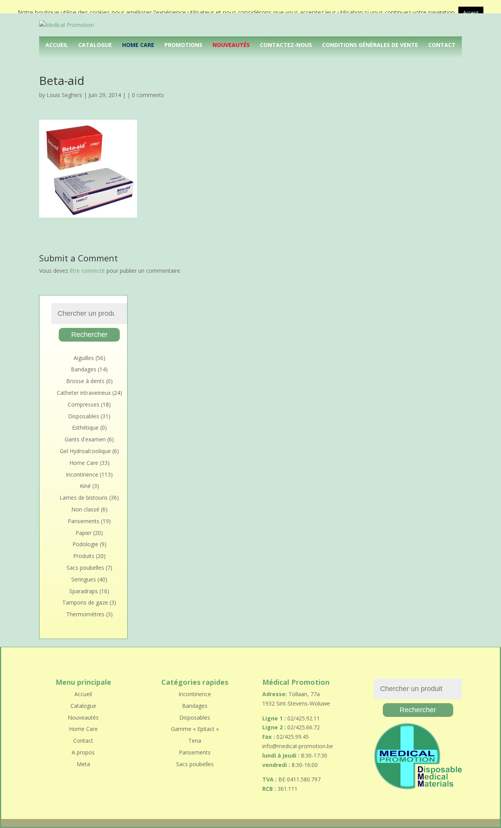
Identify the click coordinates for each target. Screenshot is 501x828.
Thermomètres (85, 614)
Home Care (138, 45)
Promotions (183, 45)
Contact (442, 45)
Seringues (83, 579)
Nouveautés (231, 45)
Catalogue (95, 45)
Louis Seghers (64, 95)
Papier (84, 532)
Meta (83, 764)
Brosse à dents (85, 381)
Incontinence (82, 474)
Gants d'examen (85, 439)
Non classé (85, 509)
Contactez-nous (286, 45)
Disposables (83, 416)
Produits (83, 556)
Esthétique (85, 427)
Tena (194, 740)
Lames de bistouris (83, 497)
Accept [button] (471, 12)
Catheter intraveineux (84, 392)
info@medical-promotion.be (297, 746)
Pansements (83, 521)
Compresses (83, 404)
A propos (83, 752)
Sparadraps (83, 591)
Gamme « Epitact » (195, 729)
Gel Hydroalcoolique (85, 451)
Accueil (56, 45)
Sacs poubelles (85, 567)
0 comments (148, 95)
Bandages (83, 369)
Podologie (85, 544)
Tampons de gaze (85, 602)
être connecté (87, 270)
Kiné (85, 486)
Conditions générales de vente (370, 45)
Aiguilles (84, 358)
